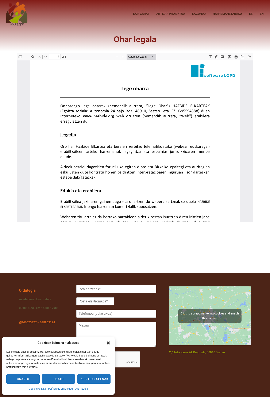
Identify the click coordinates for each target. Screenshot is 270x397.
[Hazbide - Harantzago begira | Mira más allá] (16, 14)
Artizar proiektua (170, 13)
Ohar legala (81, 388)
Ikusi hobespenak (94, 379)
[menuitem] (251, 13)
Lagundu (199, 13)
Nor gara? (141, 13)
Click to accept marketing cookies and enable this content (210, 316)
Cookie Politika (37, 388)
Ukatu (58, 379)
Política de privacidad (60, 388)
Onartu (23, 379)
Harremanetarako (227, 13)
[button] (108, 343)
